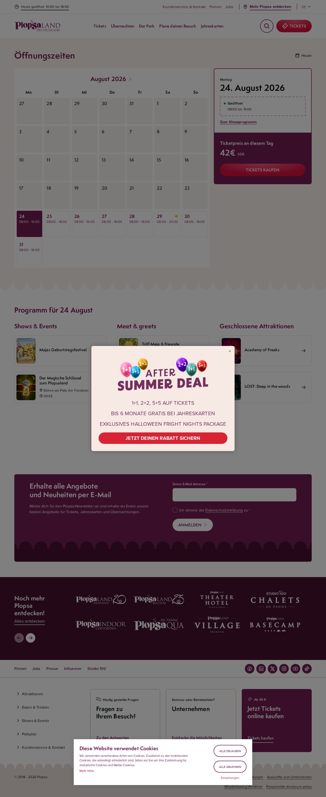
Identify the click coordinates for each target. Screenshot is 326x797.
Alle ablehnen (230, 767)
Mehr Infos (86, 771)
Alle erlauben (230, 751)
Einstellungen (230, 777)
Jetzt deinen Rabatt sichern (163, 438)
